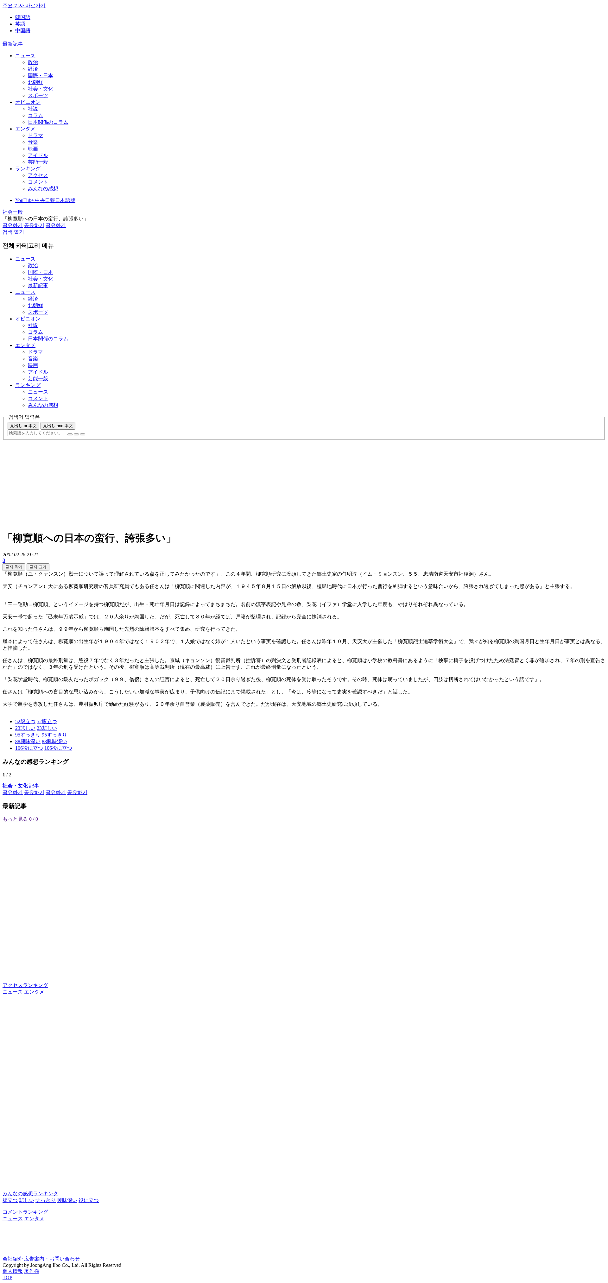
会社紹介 (13, 1258)
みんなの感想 (43, 188)
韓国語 (22, 17)
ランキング (28, 168)
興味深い (67, 1200)
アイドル (38, 155)
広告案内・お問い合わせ (52, 1258)
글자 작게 (14, 567)
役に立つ (89, 1200)
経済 (33, 69)
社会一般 (13, 212)
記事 (21, 785)
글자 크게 (38, 567)
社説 (33, 108)
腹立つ (10, 1200)
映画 (33, 148)
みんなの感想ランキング (30, 1193)
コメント (38, 182)
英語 (20, 24)
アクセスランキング (25, 985)
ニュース (25, 55)
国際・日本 (40, 75)
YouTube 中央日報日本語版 (45, 200)
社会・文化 (40, 89)
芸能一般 (38, 162)
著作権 (31, 1271)
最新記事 (13, 44)
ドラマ (35, 135)
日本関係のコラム (48, 122)
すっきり (45, 1200)
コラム (35, 115)
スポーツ (38, 95)
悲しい (26, 1200)
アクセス (38, 175)
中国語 (22, 30)
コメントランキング (25, 1212)
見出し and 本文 (58, 425)
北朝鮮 (35, 82)
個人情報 (13, 1271)
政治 (33, 62)
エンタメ (25, 128)
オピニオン (28, 102)
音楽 (33, 142)
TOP (7, 1277)
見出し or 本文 (23, 425)
